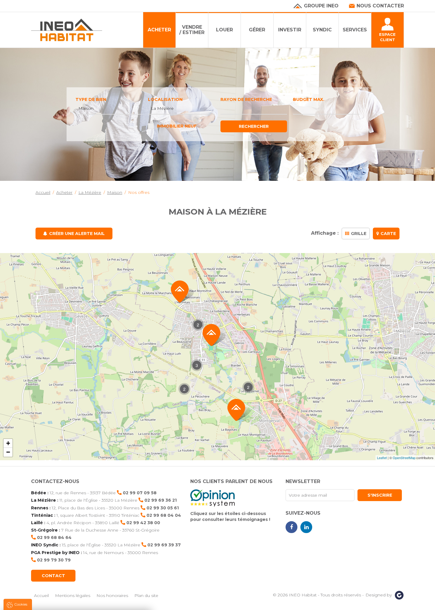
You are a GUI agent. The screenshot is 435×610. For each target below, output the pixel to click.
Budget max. (308, 99)
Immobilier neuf (176, 126)
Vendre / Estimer (191, 29)
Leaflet (382, 457)
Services (355, 30)
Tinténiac (42, 515)
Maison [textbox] (86, 108)
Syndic (322, 30)
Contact (53, 575)
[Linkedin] (306, 527)
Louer (224, 30)
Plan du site (146, 595)
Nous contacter (380, 6)
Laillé (37, 522)
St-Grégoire (44, 530)
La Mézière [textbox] (162, 108)
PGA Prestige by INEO (55, 552)
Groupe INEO (321, 6)
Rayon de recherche (246, 99)
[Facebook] (291, 527)
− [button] (8, 452)
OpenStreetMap (404, 457)
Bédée (38, 492)
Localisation (165, 99)
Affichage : (325, 233)
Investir (289, 30)
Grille (358, 233)
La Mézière (43, 500)
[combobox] (108, 109)
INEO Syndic (44, 545)
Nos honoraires (112, 595)
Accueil (41, 595)
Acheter (159, 30)
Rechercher (254, 126)
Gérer (257, 30)
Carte (388, 233)
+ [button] (8, 443)
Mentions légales (72, 595)
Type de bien (90, 99)
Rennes (39, 508)
